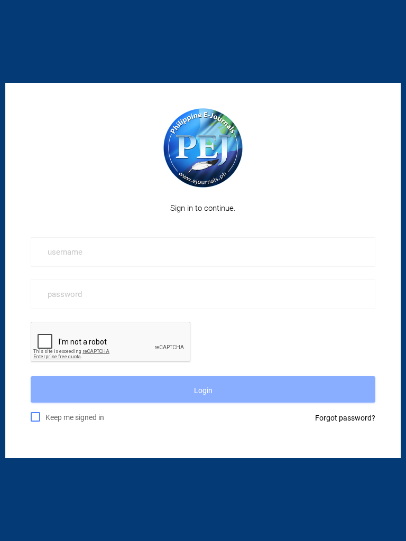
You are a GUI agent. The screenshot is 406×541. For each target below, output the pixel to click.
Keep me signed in (74, 417)
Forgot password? (345, 418)
